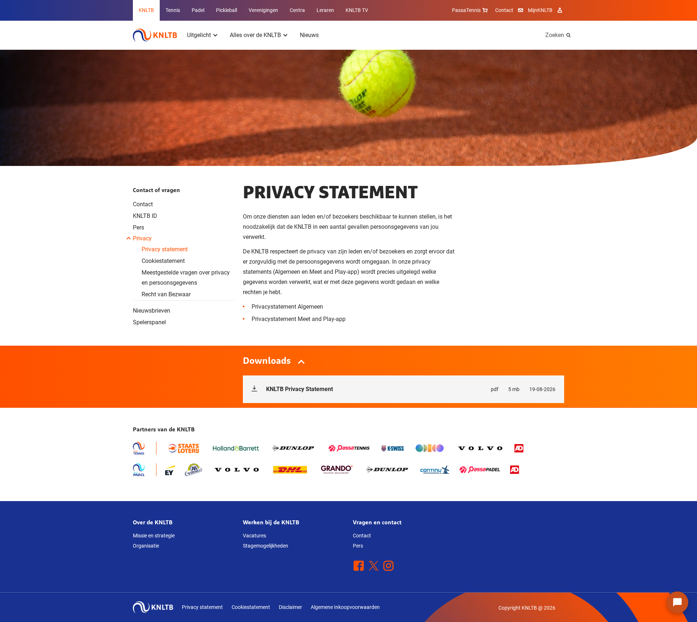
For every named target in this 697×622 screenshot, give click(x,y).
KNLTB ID (145, 215)
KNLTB (146, 10)
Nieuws (309, 35)
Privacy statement (165, 249)
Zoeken (554, 35)
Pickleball (226, 10)
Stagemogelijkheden (265, 546)
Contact (504, 10)
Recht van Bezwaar (166, 294)
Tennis (173, 10)
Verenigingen (263, 10)
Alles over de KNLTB (255, 35)
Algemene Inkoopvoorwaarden (345, 607)
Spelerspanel (149, 322)
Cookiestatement (163, 260)
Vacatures (254, 535)
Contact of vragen (156, 190)
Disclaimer (290, 607)
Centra (297, 10)
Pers (138, 227)
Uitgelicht (199, 35)
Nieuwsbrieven (151, 310)
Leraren (325, 10)
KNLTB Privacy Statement (410, 389)
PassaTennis (466, 10)
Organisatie (146, 546)
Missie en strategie (154, 535)
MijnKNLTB (540, 10)
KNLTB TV (357, 10)
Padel (198, 10)
